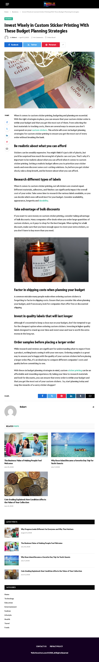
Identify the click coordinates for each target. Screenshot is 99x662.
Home (7, 594)
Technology (9, 598)
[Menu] (7, 4)
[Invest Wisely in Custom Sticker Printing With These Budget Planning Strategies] (49, 79)
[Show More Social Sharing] (63, 44)
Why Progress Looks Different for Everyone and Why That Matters (47, 529)
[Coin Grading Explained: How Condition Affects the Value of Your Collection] (26, 484)
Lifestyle (8, 615)
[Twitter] (7, 128)
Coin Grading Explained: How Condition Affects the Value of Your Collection (25, 501)
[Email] (7, 148)
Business (8, 19)
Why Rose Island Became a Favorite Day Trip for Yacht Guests (72, 462)
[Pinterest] (7, 142)
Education (9, 603)
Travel (7, 623)
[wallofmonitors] (49, 4)
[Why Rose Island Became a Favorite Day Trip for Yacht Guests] (73, 445)
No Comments (38, 37)
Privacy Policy (56, 646)
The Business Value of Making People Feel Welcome (23, 462)
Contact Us (41, 646)
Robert (14, 37)
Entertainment (11, 607)
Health (7, 619)
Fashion (8, 611)
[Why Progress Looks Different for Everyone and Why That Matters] (12, 532)
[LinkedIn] (7, 135)
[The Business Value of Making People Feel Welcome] (26, 445)
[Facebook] (7, 122)
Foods (7, 627)
